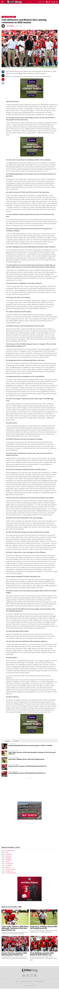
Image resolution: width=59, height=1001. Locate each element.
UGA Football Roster (38, 981)
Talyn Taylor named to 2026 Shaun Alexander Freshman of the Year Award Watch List (32, 753)
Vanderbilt (8, 858)
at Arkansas (9, 854)
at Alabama (9, 860)
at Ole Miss (9, 865)
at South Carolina (10, 869)
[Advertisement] (29, 8)
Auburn (8, 861)
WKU (7, 852)
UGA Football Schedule (26, 981)
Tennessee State (10, 850)
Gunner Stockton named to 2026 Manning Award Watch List (27, 766)
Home (17, 981)
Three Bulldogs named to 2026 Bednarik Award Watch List (26, 773)
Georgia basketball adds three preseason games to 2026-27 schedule (30, 745)
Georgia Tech (9, 871)
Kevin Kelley (10, 26)
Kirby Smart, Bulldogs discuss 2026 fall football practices (26, 759)
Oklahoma (8, 856)
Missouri (8, 867)
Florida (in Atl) (9, 863)
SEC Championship (11, 873)
